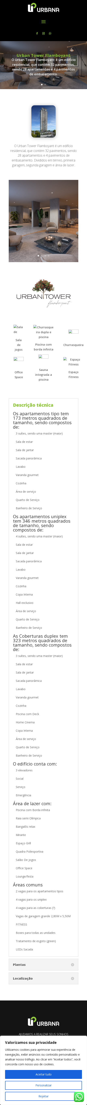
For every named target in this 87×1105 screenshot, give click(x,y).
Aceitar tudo (44, 1074)
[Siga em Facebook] (37, 33)
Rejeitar (43, 1096)
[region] (43, 1070)
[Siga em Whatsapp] (50, 33)
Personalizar (43, 1085)
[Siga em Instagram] (43, 33)
